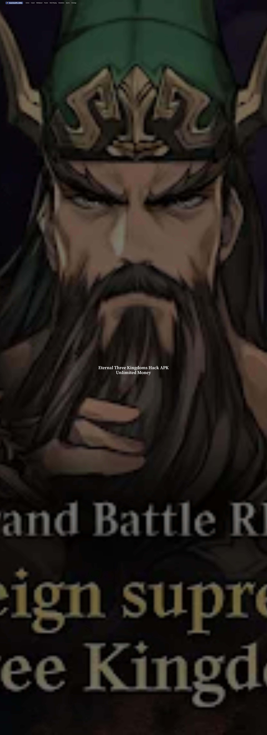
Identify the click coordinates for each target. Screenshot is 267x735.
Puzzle (46, 3)
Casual (33, 3)
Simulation (61, 3)
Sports (68, 3)
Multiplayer (39, 3)
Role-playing (53, 3)
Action (27, 3)
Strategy (73, 3)
